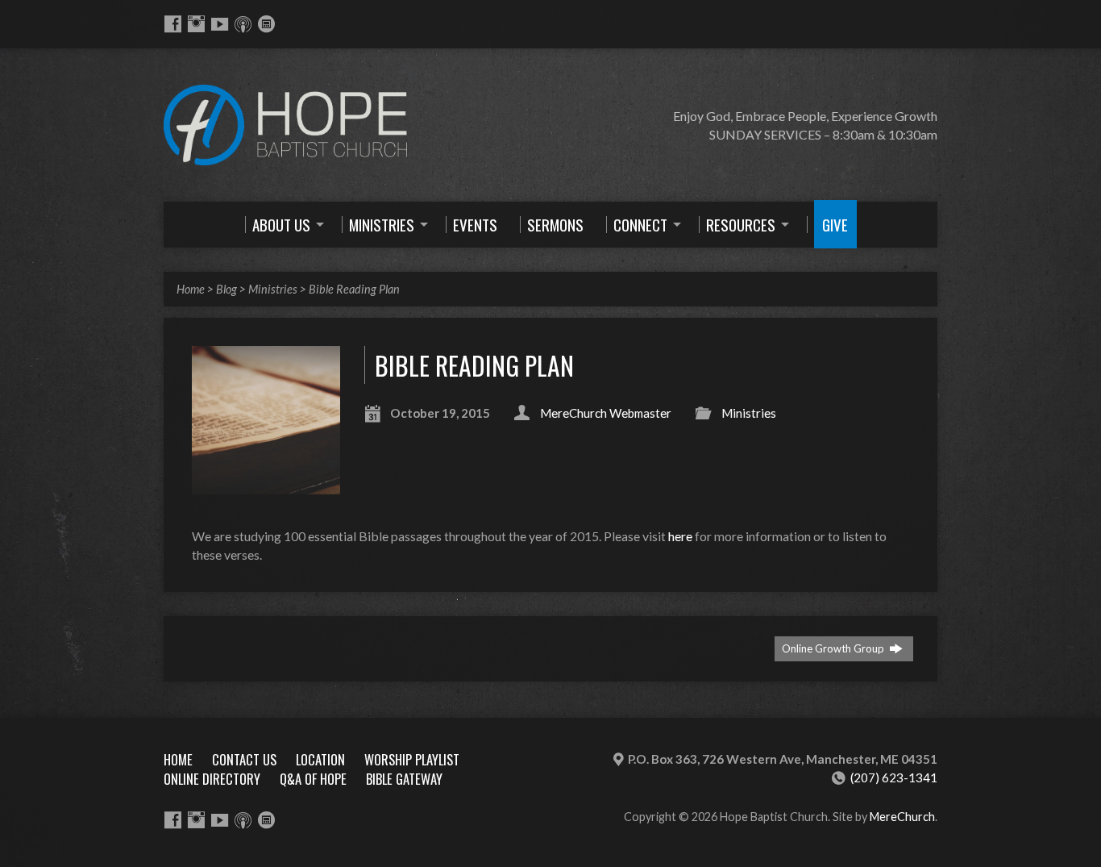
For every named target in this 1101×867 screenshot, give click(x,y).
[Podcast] (243, 23)
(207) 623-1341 (893, 777)
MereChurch (902, 816)
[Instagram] (196, 23)
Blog (226, 289)
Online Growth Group (834, 648)
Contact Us (244, 759)
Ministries (272, 289)
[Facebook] (172, 23)
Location (320, 759)
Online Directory (212, 779)
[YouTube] (219, 23)
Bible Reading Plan (354, 289)
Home (191, 289)
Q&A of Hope (313, 779)
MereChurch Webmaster (605, 413)
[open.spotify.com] (266, 23)
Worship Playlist (411, 759)
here (680, 536)
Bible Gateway (404, 779)
